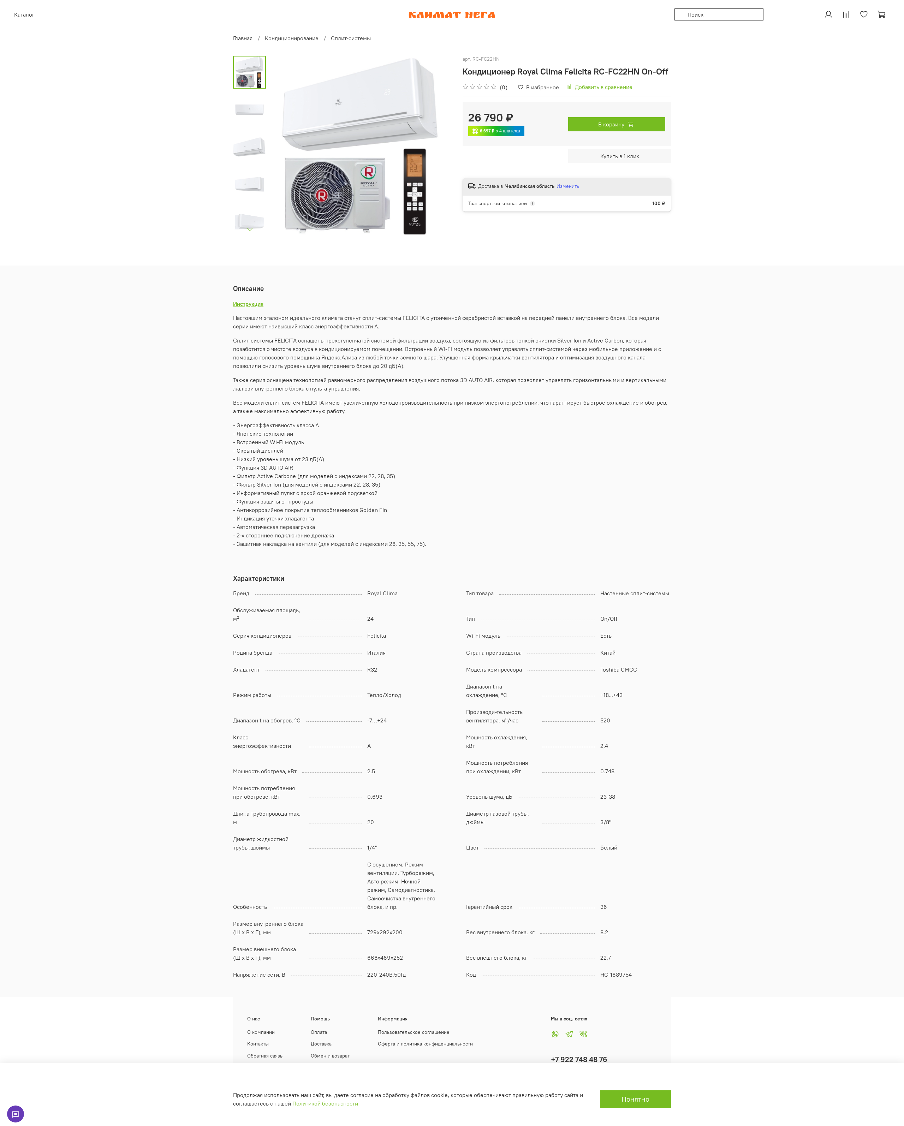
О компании (261, 1032)
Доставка (321, 1044)
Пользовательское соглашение (414, 1032)
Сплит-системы (351, 38)
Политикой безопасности (325, 1103)
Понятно (635, 1099)
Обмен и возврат (330, 1056)
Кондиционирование (292, 38)
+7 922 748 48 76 (579, 1059)
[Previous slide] (283, 146)
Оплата (319, 1032)
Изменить (568, 186)
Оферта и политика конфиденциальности (425, 1044)
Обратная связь (264, 1056)
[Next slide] (249, 229)
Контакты (258, 1044)
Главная (242, 38)
